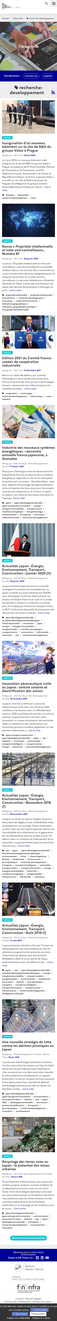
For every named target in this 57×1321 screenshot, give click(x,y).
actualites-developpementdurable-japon (21, 620)
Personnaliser (38, 1314)
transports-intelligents (12, 743)
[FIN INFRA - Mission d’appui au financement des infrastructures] (28, 1288)
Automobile (23, 194)
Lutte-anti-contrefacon (27, 300)
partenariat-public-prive (13, 1105)
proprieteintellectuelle (16, 294)
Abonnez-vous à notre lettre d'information (28, 1253)
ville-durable (42, 632)
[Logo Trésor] (24, 7)
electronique (37, 396)
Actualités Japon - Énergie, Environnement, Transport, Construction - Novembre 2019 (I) (26, 800)
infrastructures (9, 876)
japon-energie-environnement (16, 505)
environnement (9, 514)
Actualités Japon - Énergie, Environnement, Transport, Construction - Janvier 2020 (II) (26, 569)
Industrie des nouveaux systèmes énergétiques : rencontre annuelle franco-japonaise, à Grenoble (28, 453)
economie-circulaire (11, 1099)
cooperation (11, 393)
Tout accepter (40, 1310)
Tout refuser (21, 1314)
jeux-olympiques (9, 862)
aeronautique (34, 740)
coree (49, 396)
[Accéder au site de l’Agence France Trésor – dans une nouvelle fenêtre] (28, 1267)
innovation (39, 514)
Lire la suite (15, 290)
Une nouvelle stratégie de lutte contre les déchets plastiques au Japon (28, 1045)
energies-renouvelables (13, 508)
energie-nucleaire (35, 975)
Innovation (7, 300)
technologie (26, 393)
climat (23, 856)
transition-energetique (12, 511)
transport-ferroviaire (31, 868)
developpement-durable (21, 1102)
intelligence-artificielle (12, 993)
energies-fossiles (9, 629)
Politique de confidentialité (18, 1301)
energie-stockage (35, 511)
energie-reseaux (34, 508)
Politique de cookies (42, 1301)
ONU (4, 1102)
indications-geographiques (14, 303)
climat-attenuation (11, 623)
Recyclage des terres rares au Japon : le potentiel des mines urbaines (26, 1165)
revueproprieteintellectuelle (15, 309)
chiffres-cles (31, 76)
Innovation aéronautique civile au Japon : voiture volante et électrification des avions (26, 687)
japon (8, 502)
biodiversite (18, 859)
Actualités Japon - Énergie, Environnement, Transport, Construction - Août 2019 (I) (24, 929)
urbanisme (7, 635)
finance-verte (34, 859)
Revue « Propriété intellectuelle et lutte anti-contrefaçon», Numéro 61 (27, 250)
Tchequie (10, 194)
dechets (6, 859)
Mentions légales (33, 1298)
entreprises (25, 514)
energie (37, 505)
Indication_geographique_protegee (19, 306)
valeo (33, 197)
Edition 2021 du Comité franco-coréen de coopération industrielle (27, 361)
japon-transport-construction (19, 735)
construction (27, 632)
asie (17, 635)
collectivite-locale (10, 517)
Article (7, 137)
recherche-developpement (14, 197)
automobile (45, 865)
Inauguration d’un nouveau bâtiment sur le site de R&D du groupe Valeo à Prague (26, 146)
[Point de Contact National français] (28, 1277)
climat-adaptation (38, 856)
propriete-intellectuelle (41, 294)
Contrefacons (8, 297)
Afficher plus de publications (28, 1238)
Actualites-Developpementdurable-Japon (21, 853)
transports (7, 865)
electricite (17, 746)
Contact (20, 1298)
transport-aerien (10, 632)
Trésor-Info (18, 18)
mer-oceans (7, 981)
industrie (6, 399)
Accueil (5, 18)
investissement (23, 1111)
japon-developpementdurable (28, 502)
